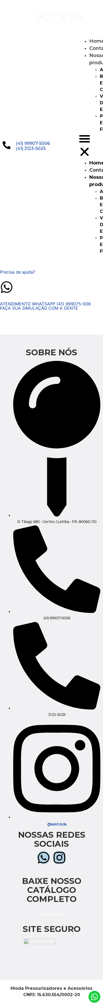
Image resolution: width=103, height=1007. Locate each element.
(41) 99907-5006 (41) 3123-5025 (33, 146)
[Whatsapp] (9, 9)
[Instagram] (9, 24)
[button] (84, 146)
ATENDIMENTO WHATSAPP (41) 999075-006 (45, 303)
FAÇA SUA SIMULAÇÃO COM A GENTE (39, 308)
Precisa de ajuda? (17, 272)
